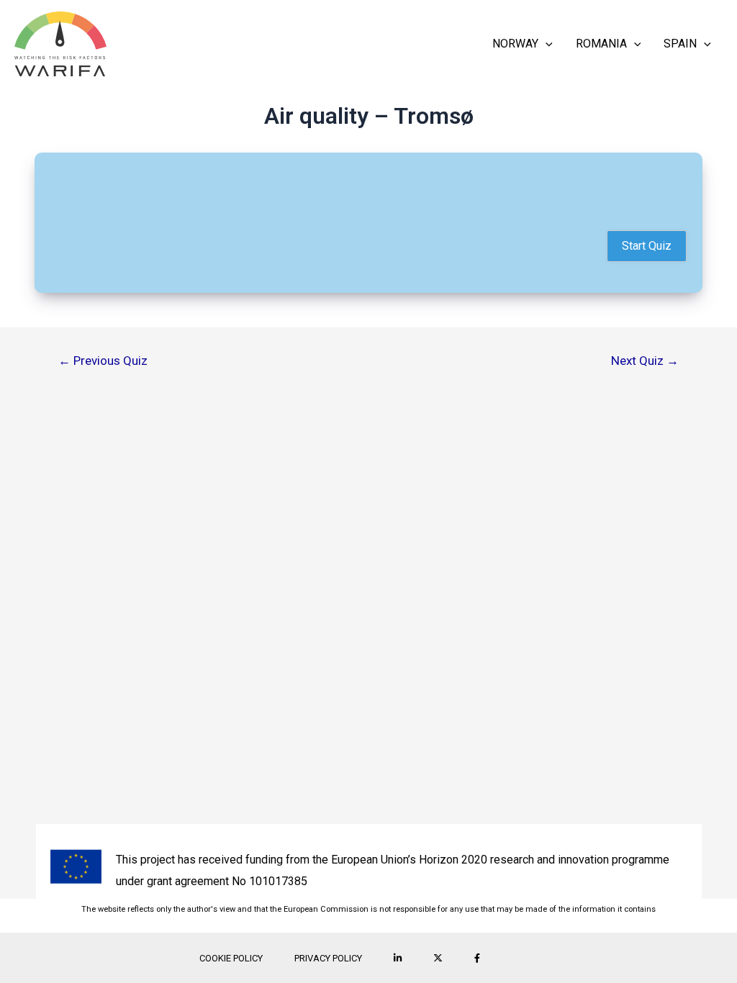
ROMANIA (601, 43)
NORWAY (515, 43)
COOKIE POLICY (231, 958)
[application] (545, 43)
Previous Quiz (103, 361)
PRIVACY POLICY (328, 958)
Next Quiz (645, 361)
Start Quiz (647, 246)
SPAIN (680, 43)
